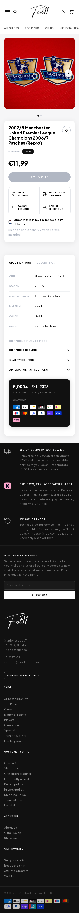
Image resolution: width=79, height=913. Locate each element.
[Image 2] (41, 115)
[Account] (63, 11)
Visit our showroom (21, 675)
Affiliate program (16, 870)
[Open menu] (7, 11)
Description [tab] (46, 263)
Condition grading (17, 773)
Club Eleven (12, 832)
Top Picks (32, 28)
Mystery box (12, 741)
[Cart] (71, 11)
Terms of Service (15, 800)
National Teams (15, 714)
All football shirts (16, 698)
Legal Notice (13, 805)
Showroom (12, 838)
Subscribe (39, 595)
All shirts (11, 28)
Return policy (13, 784)
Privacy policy (14, 789)
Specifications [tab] (20, 263)
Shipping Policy (15, 794)
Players (9, 720)
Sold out (39, 177)
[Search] (15, 11)
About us (10, 827)
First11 (19, 892)
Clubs (49, 28)
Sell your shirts (14, 860)
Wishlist (10, 876)
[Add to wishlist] (66, 130)
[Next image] (68, 73)
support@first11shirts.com (22, 662)
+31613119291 (12, 657)
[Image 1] (38, 116)
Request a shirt (14, 865)
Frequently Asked (16, 779)
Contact (10, 763)
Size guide (11, 768)
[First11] (16, 622)
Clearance (11, 725)
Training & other (15, 735)
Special (9, 730)
